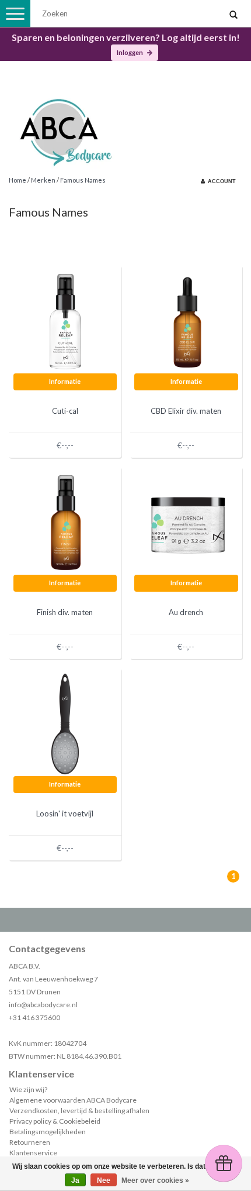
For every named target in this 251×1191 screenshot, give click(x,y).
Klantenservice (33, 1152)
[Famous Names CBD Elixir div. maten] (186, 320)
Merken (43, 180)
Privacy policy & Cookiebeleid (54, 1121)
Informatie (65, 381)
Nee (103, 1180)
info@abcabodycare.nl (43, 1004)
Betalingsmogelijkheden (47, 1131)
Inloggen (130, 52)
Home (17, 180)
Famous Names (83, 180)
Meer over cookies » (155, 1180)
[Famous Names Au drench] (186, 521)
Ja (75, 1180)
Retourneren (29, 1142)
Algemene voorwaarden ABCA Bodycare (73, 1100)
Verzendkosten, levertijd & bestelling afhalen (79, 1110)
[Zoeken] (233, 15)
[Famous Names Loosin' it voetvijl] (65, 723)
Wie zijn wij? (28, 1089)
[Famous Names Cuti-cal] (65, 320)
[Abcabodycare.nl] (125, 127)
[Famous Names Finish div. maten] (65, 521)
